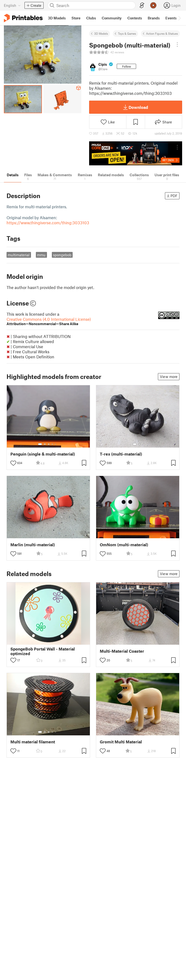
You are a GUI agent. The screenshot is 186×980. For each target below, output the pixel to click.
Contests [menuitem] (134, 18)
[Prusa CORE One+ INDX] (135, 153)
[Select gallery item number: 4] (53, 444)
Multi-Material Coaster (122, 651)
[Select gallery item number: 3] (49, 444)
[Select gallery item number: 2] (45, 444)
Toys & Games (127, 33)
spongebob (62, 255)
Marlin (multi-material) (32, 544)
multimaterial (19, 255)
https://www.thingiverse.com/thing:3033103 (48, 222)
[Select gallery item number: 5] (56, 444)
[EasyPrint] (142, 5)
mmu (41, 255)
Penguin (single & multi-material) (42, 454)
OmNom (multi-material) (124, 544)
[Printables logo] (23, 18)
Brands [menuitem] (154, 18)
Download (138, 107)
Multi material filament (32, 741)
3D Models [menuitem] (57, 18)
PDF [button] (174, 195)
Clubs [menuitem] (91, 18)
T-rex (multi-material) (121, 454)
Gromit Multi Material (121, 741)
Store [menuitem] (75, 18)
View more (169, 376)
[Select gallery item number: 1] (40, 444)
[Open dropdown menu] (177, 45)
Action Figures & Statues (162, 33)
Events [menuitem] (171, 18)
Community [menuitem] (112, 18)
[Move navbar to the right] (179, 18)
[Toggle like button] (13, 463)
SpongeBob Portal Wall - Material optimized (42, 651)
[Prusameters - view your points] (153, 5)
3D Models (101, 33)
